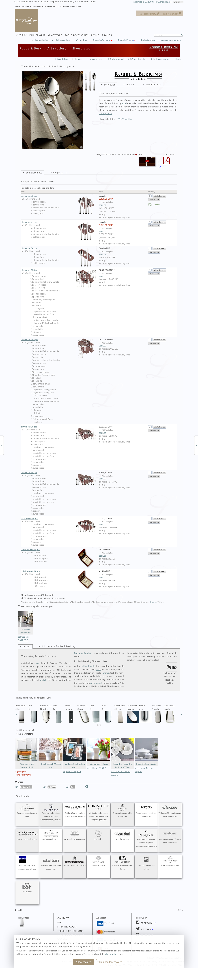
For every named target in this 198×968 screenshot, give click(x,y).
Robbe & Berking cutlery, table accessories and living (75, 815)
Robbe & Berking (52, 6)
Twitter (145, 929)
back (20, 910)
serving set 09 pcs (29, 518)
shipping (102, 205)
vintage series (94, 59)
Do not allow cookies (110, 962)
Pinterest (146, 935)
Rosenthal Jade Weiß (146, 764)
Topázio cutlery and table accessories (146, 815)
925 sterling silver (138, 59)
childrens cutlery (62, 40)
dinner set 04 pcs (29, 248)
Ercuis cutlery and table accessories (122, 815)
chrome (105, 673)
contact (63, 918)
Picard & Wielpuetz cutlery (75, 865)
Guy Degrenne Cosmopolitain (27, 766)
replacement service (171, 40)
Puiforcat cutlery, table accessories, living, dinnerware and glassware (50, 816)
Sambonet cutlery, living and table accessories (170, 841)
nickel (43, 680)
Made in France (125, 40)
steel (98, 669)
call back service (163, 2)
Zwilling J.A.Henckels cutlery (146, 867)
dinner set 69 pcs (29, 472)
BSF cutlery (27, 892)
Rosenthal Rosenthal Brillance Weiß (122, 766)
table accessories (161, 59)
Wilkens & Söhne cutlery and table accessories (170, 815)
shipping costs (67, 926)
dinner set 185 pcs (29, 339)
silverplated (96, 683)
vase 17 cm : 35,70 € (96, 768)
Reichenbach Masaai (98, 764)
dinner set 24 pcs (29, 222)
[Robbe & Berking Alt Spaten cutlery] (2, 445)
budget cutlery (148, 40)
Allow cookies (83, 962)
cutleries (25, 6)
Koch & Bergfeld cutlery (27, 839)
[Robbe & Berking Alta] (52, 110)
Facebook (147, 923)
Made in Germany (102, 40)
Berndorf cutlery (122, 839)
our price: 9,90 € (23, 775)
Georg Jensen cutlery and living (27, 815)
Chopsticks (81, 40)
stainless (78, 59)
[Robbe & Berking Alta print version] (166, 162)
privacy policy (110, 954)
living (178, 59)
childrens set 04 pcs (30, 571)
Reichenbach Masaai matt (51, 766)
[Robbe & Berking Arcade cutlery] (196, 445)
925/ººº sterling (124, 119)
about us (149, 2)
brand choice (37, 6)
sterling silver (105, 113)
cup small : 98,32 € (72, 771)
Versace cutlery (98, 865)
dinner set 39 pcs (29, 426)
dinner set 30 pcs (29, 196)
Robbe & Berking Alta (26, 631)
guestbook (138, 2)
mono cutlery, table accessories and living (27, 867)
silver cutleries (41, 40)
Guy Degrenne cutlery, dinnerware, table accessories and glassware (146, 842)
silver (36, 663)
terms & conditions (70, 931)
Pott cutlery (98, 839)
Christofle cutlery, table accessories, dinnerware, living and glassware (99, 816)
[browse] (16, 714)
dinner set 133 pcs (29, 270)
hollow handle (88, 666)
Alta (79, 6)
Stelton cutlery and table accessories (51, 867)
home (17, 6)
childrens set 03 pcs (30, 549)
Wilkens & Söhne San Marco (75, 766)
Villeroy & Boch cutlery (170, 865)
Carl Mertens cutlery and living (122, 867)
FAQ (59, 922)
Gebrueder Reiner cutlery (74, 839)
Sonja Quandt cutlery (51, 839)
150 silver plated (68, 6)
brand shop (62, 59)
